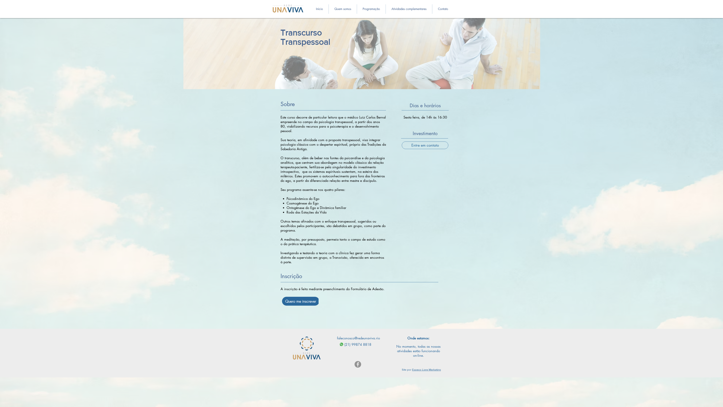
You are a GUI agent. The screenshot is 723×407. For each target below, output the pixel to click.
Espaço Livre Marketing (426, 369)
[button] (371, 9)
